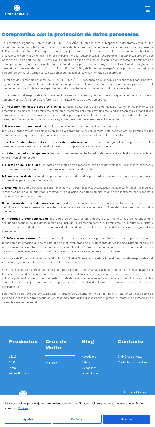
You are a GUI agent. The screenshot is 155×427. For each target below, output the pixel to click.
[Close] (150, 398)
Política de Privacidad (136, 392)
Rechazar (77, 419)
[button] (147, 9)
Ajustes (28, 419)
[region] (77, 411)
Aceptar (126, 419)
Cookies (23, 408)
